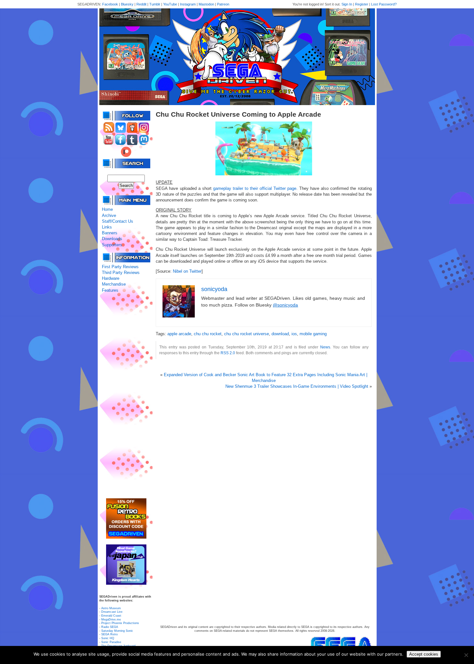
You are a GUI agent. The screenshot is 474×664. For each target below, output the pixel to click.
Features (110, 290)
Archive (109, 215)
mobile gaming (313, 333)
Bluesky (127, 4)
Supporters (112, 244)
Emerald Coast (111, 615)
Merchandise (114, 284)
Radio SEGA (109, 627)
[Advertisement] (126, 396)
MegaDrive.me (111, 619)
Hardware (110, 278)
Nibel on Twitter (187, 271)
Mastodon (206, 4)
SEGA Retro (109, 634)
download (280, 333)
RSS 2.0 (228, 353)
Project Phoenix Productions (120, 623)
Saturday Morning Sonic (117, 630)
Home (107, 209)
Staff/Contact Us (117, 221)
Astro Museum (111, 608)
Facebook (110, 4)
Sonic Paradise (111, 642)
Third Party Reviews (121, 272)
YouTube (170, 4)
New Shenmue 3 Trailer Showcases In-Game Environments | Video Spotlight (296, 386)
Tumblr (154, 4)
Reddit (141, 4)
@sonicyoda (285, 305)
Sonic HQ (107, 638)
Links (107, 227)
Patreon (223, 4)
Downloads (112, 238)
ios (294, 333)
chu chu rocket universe (246, 333)
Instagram (188, 4)
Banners (109, 232)
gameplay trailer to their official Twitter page (254, 188)
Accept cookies (423, 654)
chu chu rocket (208, 333)
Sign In (346, 4)
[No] (466, 655)
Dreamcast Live (112, 611)
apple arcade (179, 333)
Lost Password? (384, 4)
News (325, 347)
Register (361, 4)
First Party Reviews (120, 266)
